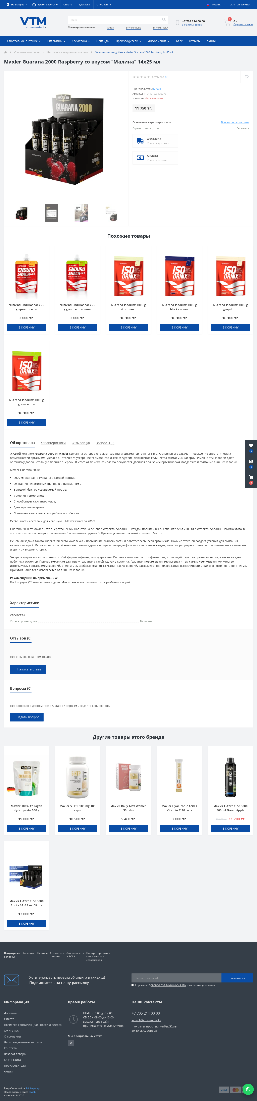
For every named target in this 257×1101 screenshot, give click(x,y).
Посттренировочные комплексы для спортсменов (98, 956)
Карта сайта (12, 1060)
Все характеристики (235, 122)
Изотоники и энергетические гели (67, 52)
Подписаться (237, 978)
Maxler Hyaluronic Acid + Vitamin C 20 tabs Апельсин (179, 810)
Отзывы (194, 41)
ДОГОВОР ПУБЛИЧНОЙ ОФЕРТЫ (167, 985)
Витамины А (160, 27)
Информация (157, 41)
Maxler (158, 89)
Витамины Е (133, 27)
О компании (104, 4)
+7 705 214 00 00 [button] (146, 1013)
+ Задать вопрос (27, 717)
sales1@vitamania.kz (146, 1020)
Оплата (67, 4)
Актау (110, 27)
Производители (127, 41)
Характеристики (53, 443)
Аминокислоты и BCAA (75, 954)
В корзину (27, 327)
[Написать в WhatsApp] (248, 1089)
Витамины (54, 41)
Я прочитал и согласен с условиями (175, 985)
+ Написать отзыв (28, 669)
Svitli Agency (32, 1088)
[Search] (164, 20)
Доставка (84, 4)
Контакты (10, 1048)
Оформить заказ (243, 24)
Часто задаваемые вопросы (23, 1042)
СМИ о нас (11, 1030)
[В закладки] (44, 250)
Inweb (32, 1092)
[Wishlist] (246, 77)
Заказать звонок (192, 24)
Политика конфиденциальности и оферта (33, 1025)
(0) (166, 77)
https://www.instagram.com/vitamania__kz (71, 1043)
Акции (211, 41)
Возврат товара (15, 1054)
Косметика (79, 41)
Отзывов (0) (81, 443)
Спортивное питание (22, 41)
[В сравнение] (44, 256)
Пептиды (102, 41)
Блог (179, 41)
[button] (251, 480)
